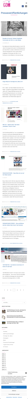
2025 (3, 356)
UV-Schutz (5, 346)
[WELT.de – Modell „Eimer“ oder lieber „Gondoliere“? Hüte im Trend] (14, 114)
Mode (11, 243)
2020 (3, 365)
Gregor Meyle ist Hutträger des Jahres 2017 (13, 81)
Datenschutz (15, 397)
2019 (3, 367)
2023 (3, 360)
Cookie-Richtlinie (9, 397)
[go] (24, 302)
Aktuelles (5, 331)
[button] (26, 373)
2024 (3, 358)
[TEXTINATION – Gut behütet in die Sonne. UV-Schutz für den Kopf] (14, 255)
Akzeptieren (14, 387)
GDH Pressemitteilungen (8, 333)
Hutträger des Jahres (14, 101)
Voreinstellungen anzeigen (14, 394)
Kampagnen (5, 338)
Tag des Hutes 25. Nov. (8, 344)
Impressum (20, 397)
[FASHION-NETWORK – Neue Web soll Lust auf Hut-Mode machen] (14, 163)
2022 (3, 361)
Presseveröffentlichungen (15, 151)
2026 (3, 354)
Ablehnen (14, 390)
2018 (3, 369)
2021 (3, 363)
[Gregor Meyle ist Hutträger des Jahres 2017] (14, 71)
